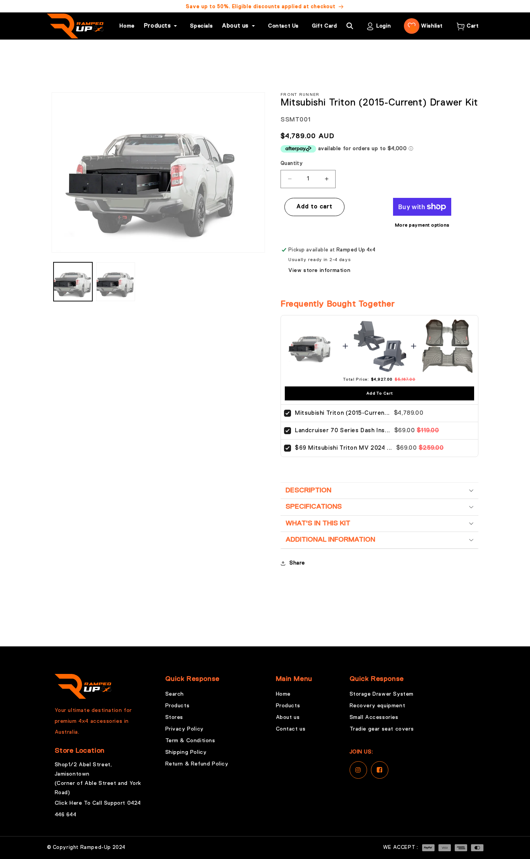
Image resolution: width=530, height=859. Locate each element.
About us (288, 717)
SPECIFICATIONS (314, 506)
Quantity (292, 163)
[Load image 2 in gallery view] (115, 281)
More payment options (422, 225)
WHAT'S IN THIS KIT (318, 523)
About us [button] (235, 26)
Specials (201, 26)
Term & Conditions (190, 740)
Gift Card (324, 26)
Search (174, 694)
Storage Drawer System (382, 694)
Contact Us (283, 26)
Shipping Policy (186, 752)
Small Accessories (374, 717)
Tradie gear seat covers (382, 729)
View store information (319, 270)
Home (127, 26)
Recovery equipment (377, 705)
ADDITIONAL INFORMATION (330, 539)
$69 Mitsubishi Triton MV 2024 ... (343, 448)
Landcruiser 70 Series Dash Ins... (342, 430)
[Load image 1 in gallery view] (73, 281)
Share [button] (297, 563)
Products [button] (157, 26)
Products (177, 705)
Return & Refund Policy (197, 764)
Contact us (291, 729)
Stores (174, 717)
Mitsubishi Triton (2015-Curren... (342, 413)
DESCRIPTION (308, 490)
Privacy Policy (184, 729)
